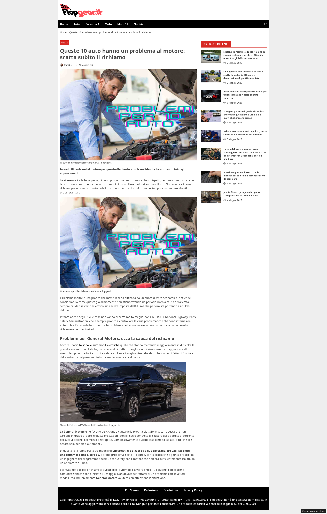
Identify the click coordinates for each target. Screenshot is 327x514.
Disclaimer (171, 490)
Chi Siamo (132, 490)
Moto (108, 24)
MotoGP (122, 24)
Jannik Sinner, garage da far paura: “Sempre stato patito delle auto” (242, 194)
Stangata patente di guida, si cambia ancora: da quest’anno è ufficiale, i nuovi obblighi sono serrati (243, 114)
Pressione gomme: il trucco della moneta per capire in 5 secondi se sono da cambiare (244, 175)
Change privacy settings (313, 511)
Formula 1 (92, 24)
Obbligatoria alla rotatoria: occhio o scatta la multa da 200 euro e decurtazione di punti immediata (243, 75)
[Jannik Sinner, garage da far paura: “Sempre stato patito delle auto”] (211, 197)
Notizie (138, 24)
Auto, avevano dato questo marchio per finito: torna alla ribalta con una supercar (245, 94)
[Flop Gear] (81, 10)
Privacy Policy (193, 490)
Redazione (151, 490)
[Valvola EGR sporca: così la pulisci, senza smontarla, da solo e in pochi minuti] (211, 136)
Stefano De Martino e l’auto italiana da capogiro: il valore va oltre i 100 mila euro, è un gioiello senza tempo (244, 55)
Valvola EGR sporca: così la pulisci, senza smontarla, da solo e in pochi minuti (245, 133)
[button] (265, 24)
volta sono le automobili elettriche (97, 345)
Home (64, 24)
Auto (76, 24)
